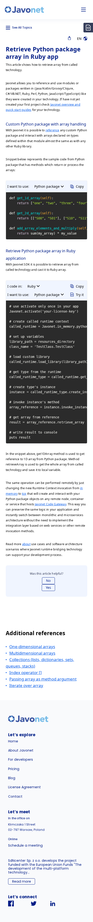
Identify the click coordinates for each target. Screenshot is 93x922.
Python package (47, 186)
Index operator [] (25, 672)
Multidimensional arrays (32, 653)
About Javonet (20, 750)
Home (13, 741)
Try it (80, 294)
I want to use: (18, 186)
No (48, 580)
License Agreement (24, 787)
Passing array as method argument (43, 679)
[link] (24, 9)
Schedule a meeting (25, 845)
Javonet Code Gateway (50, 504)
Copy (80, 186)
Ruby (31, 286)
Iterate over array (26, 685)
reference (52, 130)
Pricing (13, 768)
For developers (20, 759)
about (26, 544)
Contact (15, 796)
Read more (21, 881)
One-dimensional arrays (32, 646)
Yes (48, 587)
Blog (11, 778)
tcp (24, 494)
